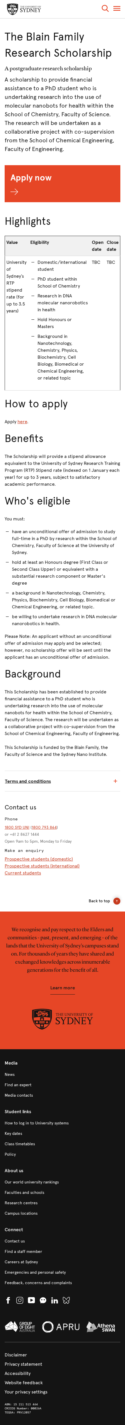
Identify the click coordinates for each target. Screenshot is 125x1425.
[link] (62, 1074)
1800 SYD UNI (17, 827)
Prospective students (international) (42, 866)
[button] (105, 9)
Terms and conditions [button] (28, 781)
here (22, 421)
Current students (23, 873)
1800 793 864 (44, 827)
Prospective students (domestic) (39, 859)
